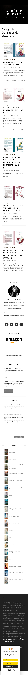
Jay (10, 537)
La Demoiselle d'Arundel (16, 473)
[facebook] (6, 324)
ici (16, 316)
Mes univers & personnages (11, 414)
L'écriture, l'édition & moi (11, 404)
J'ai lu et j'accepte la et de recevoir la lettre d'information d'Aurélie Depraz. (14, 384)
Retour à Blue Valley (14, 516)
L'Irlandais (12, 452)
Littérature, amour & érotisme (12, 411)
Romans (6, 425)
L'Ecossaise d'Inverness (15, 480)
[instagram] (21, 324)
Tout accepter (10, 660)
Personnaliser (10, 666)
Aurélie (5, 67)
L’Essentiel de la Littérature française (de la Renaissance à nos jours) (12, 162)
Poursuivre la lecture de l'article (15, 80)
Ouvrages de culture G (10, 59)
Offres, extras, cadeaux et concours (13, 417)
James (11, 530)
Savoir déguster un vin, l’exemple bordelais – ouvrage (13, 208)
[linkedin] (16, 324)
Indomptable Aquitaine (15, 566)
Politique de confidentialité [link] (10, 670)
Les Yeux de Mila (14, 502)
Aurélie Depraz (14, 12)
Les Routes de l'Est (14, 523)
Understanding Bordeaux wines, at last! (13, 110)
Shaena (11, 559)
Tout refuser (10, 663)
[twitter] (11, 324)
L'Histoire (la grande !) (10, 408)
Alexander (12, 545)
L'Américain (12, 459)
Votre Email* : (8, 375)
